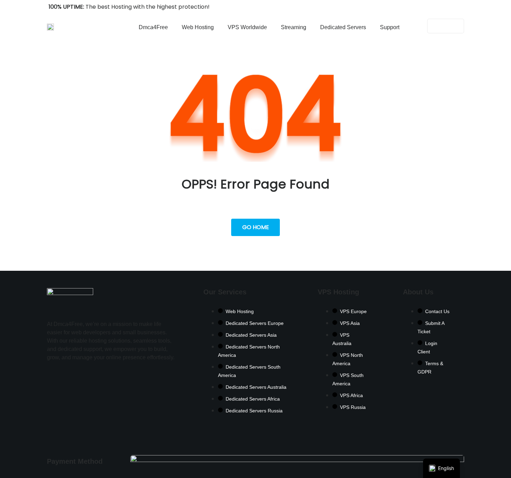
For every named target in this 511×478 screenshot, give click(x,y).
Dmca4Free (153, 27)
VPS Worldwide (247, 27)
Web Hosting (198, 27)
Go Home (255, 227)
